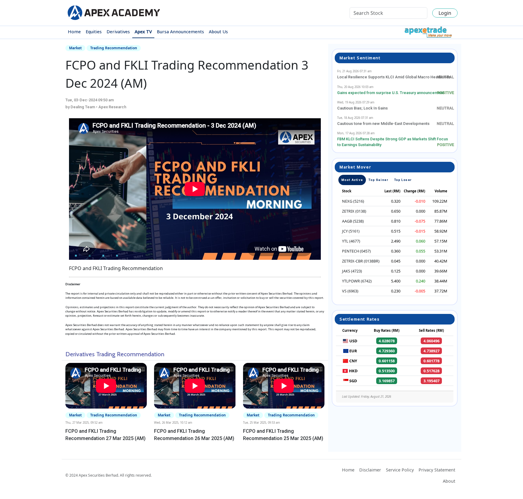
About (449, 481)
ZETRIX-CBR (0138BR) (361, 261)
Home (74, 31)
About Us (218, 31)
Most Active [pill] (352, 179)
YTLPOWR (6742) (357, 281)
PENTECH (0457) (356, 251)
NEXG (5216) (353, 201)
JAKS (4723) (352, 271)
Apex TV (143, 31)
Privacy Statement (437, 470)
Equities (94, 31)
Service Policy (400, 470)
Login (445, 13)
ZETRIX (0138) (354, 211)
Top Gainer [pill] (378, 179)
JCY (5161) (351, 231)
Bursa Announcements (180, 31)
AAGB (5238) (353, 221)
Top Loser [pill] (403, 179)
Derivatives (118, 31)
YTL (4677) (351, 241)
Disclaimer (370, 470)
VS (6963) (350, 291)
